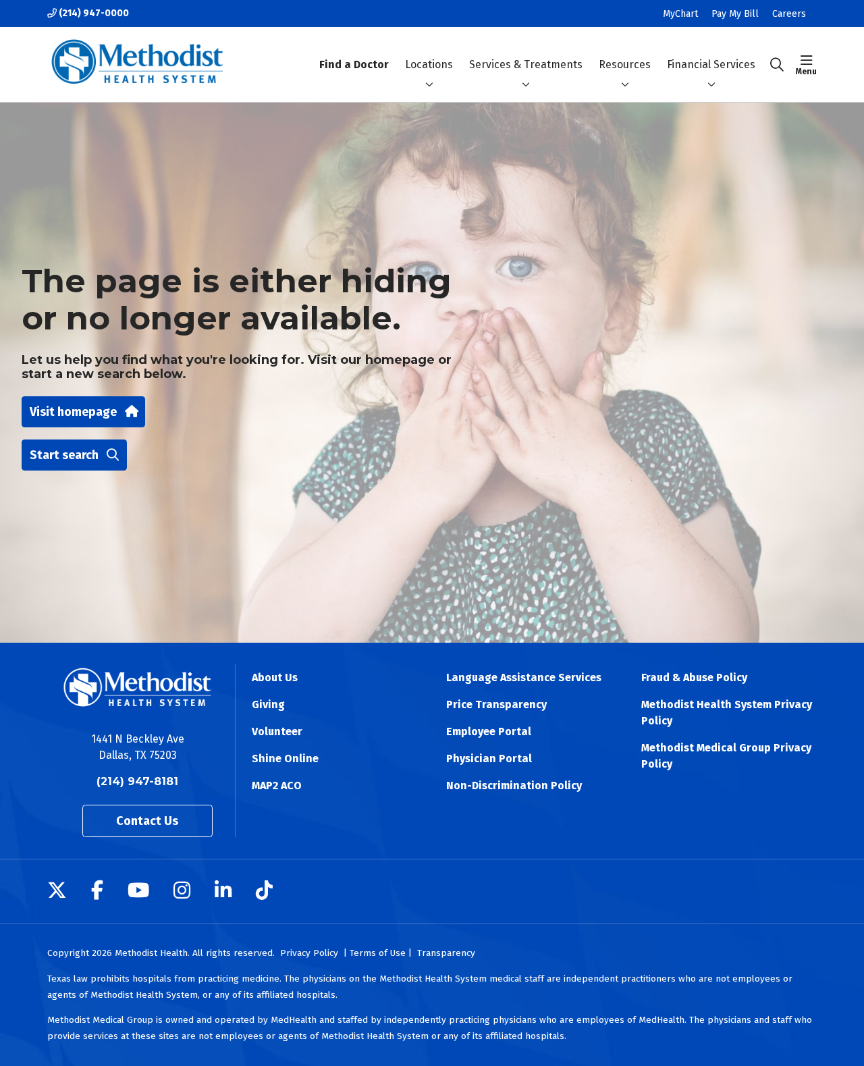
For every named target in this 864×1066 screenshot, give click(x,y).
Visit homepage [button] (73, 411)
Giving (268, 704)
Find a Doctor (354, 64)
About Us (275, 677)
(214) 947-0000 (93, 13)
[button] (806, 65)
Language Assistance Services (523, 677)
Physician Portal (489, 758)
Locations (429, 64)
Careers (789, 14)
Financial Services (711, 64)
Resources (625, 64)
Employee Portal (488, 731)
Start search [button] (64, 455)
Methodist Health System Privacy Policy (726, 712)
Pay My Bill (735, 14)
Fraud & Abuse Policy (694, 677)
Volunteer (277, 731)
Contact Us (147, 821)
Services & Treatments (526, 64)
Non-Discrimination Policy (514, 785)
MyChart (680, 14)
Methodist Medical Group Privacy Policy (726, 755)
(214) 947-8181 (137, 781)
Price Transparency (496, 704)
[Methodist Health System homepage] (137, 64)
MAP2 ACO (277, 785)
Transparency (446, 953)
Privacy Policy (309, 953)
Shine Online (285, 758)
